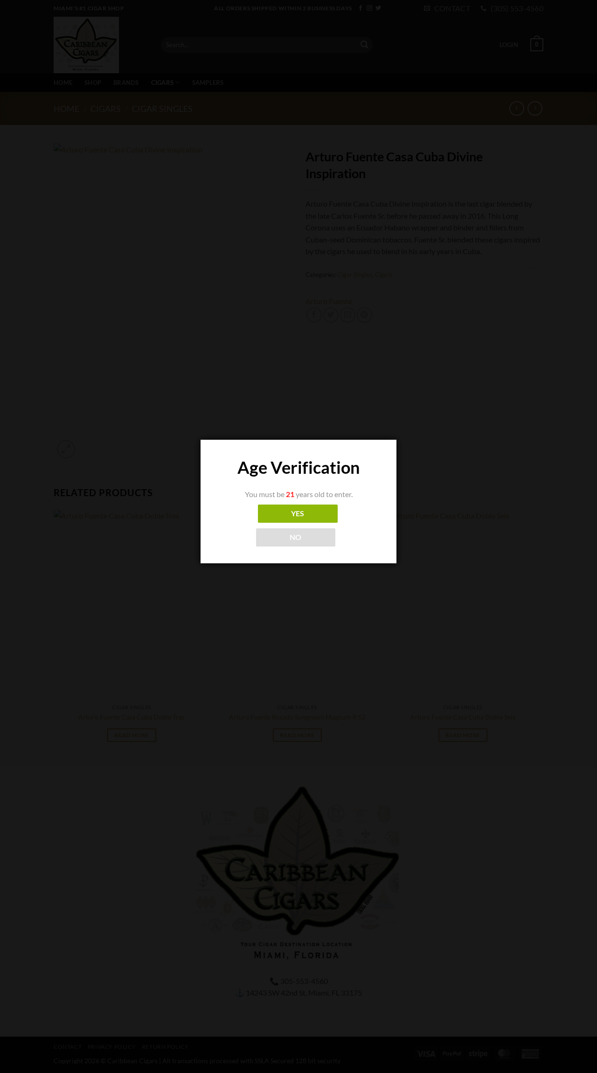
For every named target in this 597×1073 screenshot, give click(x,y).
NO (296, 537)
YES (298, 513)
